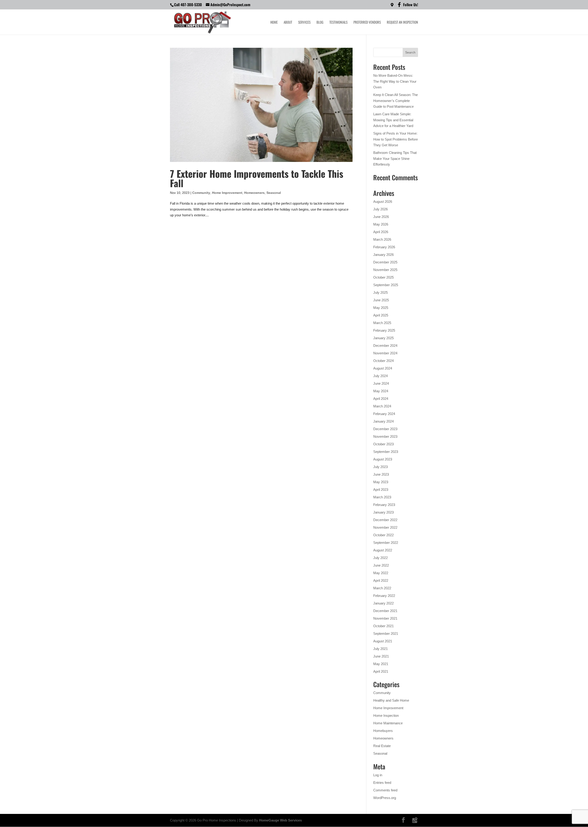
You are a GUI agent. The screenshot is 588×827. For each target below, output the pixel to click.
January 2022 (383, 603)
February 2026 (384, 247)
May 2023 (380, 482)
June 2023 (381, 474)
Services (304, 22)
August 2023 (382, 459)
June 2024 (381, 383)
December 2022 (385, 520)
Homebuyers (383, 731)
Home (274, 22)
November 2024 (385, 353)
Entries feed (382, 783)
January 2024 (383, 421)
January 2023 (383, 512)
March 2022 (382, 588)
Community (201, 193)
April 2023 (380, 489)
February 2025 (384, 330)
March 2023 (382, 497)
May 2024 (380, 391)
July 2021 (380, 649)
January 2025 (383, 338)
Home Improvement (227, 193)
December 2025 (385, 262)
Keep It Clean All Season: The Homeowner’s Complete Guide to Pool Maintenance (395, 100)
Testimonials (338, 22)
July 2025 (380, 292)
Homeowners (254, 193)
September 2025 (385, 285)
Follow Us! (410, 5)
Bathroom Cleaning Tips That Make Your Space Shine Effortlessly (395, 158)
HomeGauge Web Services (280, 820)
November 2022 (385, 527)
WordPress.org (384, 798)
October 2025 (383, 277)
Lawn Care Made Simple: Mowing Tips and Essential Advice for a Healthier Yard (393, 120)
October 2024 (383, 361)
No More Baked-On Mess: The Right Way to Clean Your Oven (394, 81)
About (288, 22)
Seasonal (273, 193)
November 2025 (385, 270)
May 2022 (380, 573)
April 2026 (380, 232)
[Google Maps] (414, 820)
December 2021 (385, 611)
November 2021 (385, 618)
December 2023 (385, 429)
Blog (320, 22)
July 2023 (380, 467)
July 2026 (380, 209)
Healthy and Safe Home (391, 700)
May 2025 (380, 308)
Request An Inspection (402, 22)
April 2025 (380, 315)
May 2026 (380, 224)
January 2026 (383, 255)
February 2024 (384, 414)
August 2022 (382, 550)
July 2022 (380, 558)
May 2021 (380, 664)
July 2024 (380, 376)
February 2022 (384, 596)
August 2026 (382, 201)
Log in (377, 775)
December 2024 (385, 345)
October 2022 (383, 535)
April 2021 (380, 671)
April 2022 (380, 580)
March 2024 (382, 406)
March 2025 (382, 323)
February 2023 (384, 505)
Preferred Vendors (367, 22)
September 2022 (385, 543)
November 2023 (385, 436)
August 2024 (382, 368)
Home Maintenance (388, 723)
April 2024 (380, 399)
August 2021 (382, 641)
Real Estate (382, 746)
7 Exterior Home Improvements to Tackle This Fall (256, 178)
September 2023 (385, 452)
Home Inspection (386, 715)
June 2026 (381, 217)
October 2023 (383, 444)
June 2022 (381, 565)
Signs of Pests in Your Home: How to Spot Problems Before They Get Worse (395, 139)
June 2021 (381, 656)
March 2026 (382, 239)
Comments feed (385, 790)
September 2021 (385, 633)
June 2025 (381, 300)
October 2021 (383, 626)
